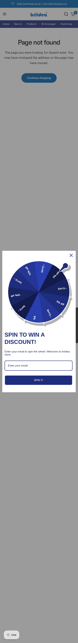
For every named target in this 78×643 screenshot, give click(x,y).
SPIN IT (38, 380)
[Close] (71, 255)
